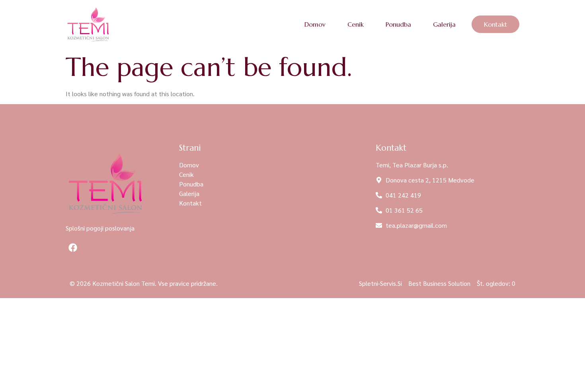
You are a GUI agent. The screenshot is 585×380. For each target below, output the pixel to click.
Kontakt (495, 24)
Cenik (355, 24)
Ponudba (398, 24)
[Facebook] (73, 248)
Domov (315, 24)
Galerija (444, 24)
